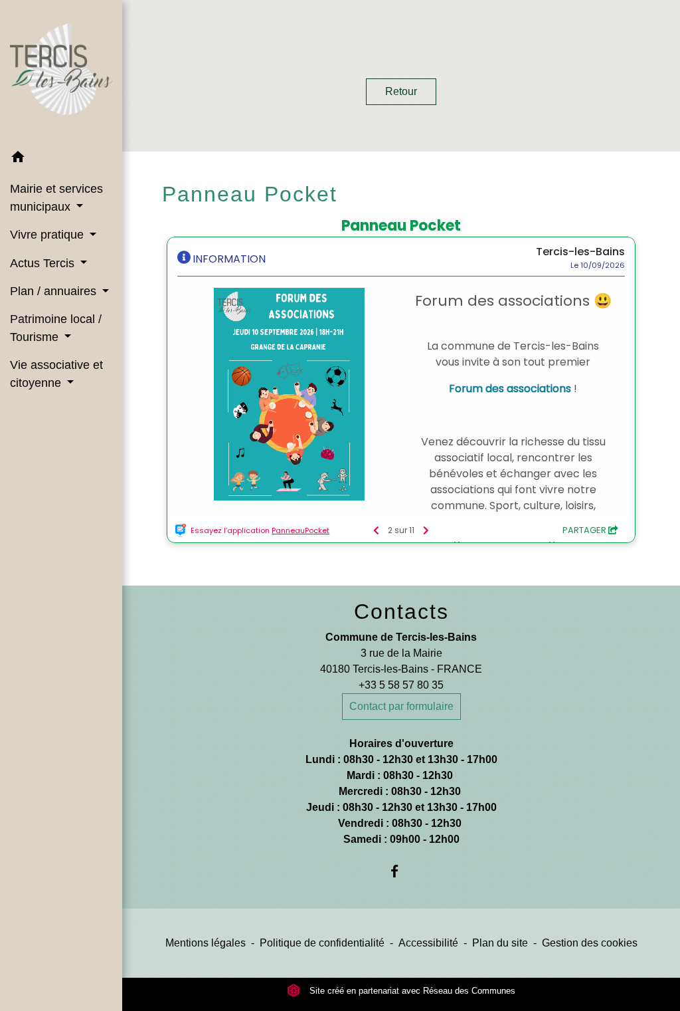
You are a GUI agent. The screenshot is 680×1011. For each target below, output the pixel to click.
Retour (401, 91)
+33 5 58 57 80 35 (401, 685)
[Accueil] (61, 71)
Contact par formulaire (401, 706)
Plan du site (500, 943)
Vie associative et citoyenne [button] (56, 373)
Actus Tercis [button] (44, 263)
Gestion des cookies (590, 943)
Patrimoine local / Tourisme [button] (56, 327)
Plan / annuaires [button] (55, 291)
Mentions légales (205, 943)
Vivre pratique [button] (48, 234)
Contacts (401, 611)
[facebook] (401, 871)
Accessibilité (428, 943)
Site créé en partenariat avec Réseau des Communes (411, 991)
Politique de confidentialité (322, 943)
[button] (61, 159)
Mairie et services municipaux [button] (56, 197)
